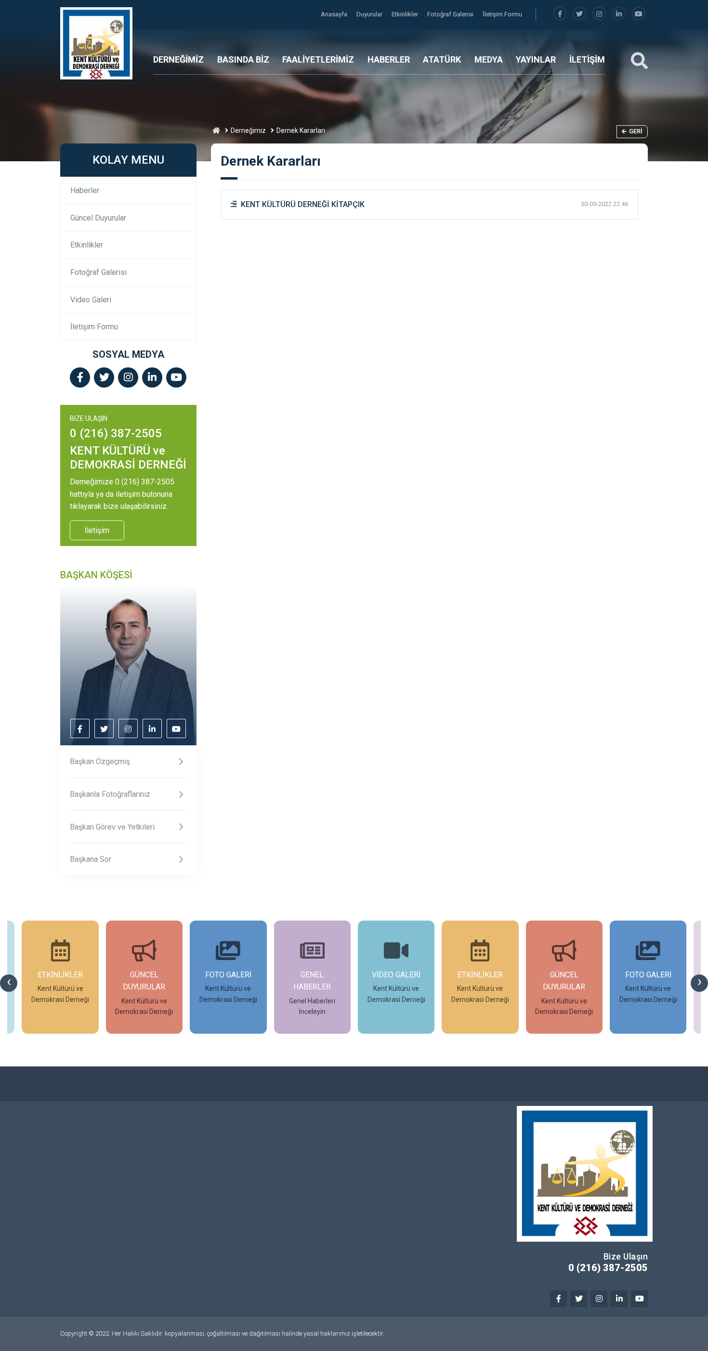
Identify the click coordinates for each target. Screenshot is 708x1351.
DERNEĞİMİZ (178, 59)
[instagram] (599, 14)
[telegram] (579, 14)
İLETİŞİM (587, 59)
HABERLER (388, 59)
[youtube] (638, 14)
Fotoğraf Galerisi (451, 14)
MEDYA (488, 59)
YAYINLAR (536, 59)
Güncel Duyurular (98, 217)
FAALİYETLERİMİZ (318, 59)
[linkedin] (619, 14)
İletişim (97, 530)
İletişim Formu (502, 14)
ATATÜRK (442, 59)
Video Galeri (90, 299)
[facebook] (559, 14)
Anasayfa (335, 14)
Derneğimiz (248, 130)
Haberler (84, 190)
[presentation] (8, 983)
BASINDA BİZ (243, 59)
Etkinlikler (406, 14)
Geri (635, 131)
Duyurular (370, 14)
